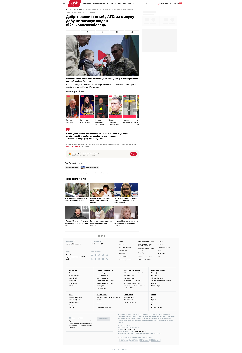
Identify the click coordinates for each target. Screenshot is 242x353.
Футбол (153, 300)
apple (133, 340)
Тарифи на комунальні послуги (161, 280)
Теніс (153, 302)
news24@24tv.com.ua (73, 244)
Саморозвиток (101, 305)
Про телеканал (123, 250)
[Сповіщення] (154, 3)
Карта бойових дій (102, 275)
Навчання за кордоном (104, 307)
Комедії (71, 305)
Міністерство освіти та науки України (108, 297)
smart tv (144, 340)
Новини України (99, 3)
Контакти (160, 241)
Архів (159, 250)
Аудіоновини (73, 283)
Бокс (152, 297)
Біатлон (153, 305)
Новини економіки (158, 270)
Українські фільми (75, 300)
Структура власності (164, 247)
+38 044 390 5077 (97, 244)
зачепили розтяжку (73, 147)
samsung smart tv (155, 340)
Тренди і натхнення (130, 302)
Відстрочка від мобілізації (132, 283)
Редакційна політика (125, 247)
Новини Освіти (102, 295)
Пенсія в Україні (156, 286)
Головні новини (74, 273)
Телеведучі (122, 253)
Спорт (153, 295)
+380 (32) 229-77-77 (129, 329)
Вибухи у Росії (101, 286)
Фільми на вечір (74, 302)
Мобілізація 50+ (129, 275)
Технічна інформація (144, 259)
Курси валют (155, 275)
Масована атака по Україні (105, 283)
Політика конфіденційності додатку (146, 249)
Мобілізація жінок (129, 278)
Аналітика (122, 3)
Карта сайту (161, 253)
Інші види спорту (156, 307)
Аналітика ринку (129, 297)
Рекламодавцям (123, 256)
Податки (154, 283)
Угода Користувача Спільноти (147, 253)
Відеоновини (73, 280)
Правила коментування (145, 256)
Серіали (71, 307)
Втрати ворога (101, 288)
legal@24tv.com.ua (140, 331)
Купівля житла (128, 300)
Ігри (129, 3)
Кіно (71, 295)
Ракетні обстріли (102, 273)
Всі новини (87, 3)
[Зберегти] (132, 32)
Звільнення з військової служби (134, 273)
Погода (71, 286)
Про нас (121, 241)
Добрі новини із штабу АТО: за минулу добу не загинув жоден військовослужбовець (109, 9)
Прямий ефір (73, 278)
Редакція (121, 244)
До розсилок (103, 319)
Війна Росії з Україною (105, 270)
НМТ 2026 (99, 302)
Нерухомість (128, 295)
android (123, 340)
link (91, 255)
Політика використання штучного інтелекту (145, 245)
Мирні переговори (102, 278)
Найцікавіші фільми (75, 297)
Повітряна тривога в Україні (105, 280)
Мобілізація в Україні (132, 270)
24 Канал (69, 9)
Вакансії (160, 244)
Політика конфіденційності (146, 241)
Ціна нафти (154, 273)
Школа (99, 300)
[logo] (74, 3)
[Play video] (102, 55)
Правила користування (125, 260)
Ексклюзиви (111, 3)
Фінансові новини (157, 278)
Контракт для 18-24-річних (132, 280)
